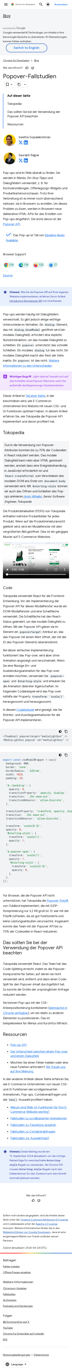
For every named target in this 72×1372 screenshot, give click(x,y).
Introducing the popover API (26, 301)
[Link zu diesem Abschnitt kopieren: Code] (16, 588)
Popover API (11, 224)
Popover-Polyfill (57, 901)
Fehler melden (11, 1266)
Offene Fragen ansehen (17, 1272)
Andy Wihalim (33, 496)
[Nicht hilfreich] (32, 68)
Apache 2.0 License (47, 1224)
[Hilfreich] (27, 68)
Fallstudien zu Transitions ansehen (33, 1125)
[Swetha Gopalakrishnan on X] (21, 143)
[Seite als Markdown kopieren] (19, 84)
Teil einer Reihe (35, 396)
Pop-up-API (18, 1045)
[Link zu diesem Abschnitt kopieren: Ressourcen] (30, 1035)
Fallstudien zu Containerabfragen (32, 1132)
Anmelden (61, 4)
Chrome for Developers (16, 60)
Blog (6, 16)
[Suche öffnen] (41, 4)
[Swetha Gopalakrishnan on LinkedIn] (26, 143)
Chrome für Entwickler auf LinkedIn (23, 1333)
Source (8, 275)
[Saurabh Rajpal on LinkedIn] (26, 161)
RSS (5, 1339)
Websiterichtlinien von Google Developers (26, 1232)
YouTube (8, 1327)
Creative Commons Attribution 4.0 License (44, 1219)
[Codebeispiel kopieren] (66, 731)
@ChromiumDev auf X (16, 1322)
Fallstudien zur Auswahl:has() (29, 1138)
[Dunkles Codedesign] (60, 731)
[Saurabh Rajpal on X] (21, 161)
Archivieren (9, 1300)
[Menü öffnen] (6, 4)
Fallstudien (9, 1294)
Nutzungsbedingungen (16, 1354)
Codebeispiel (25, 710)
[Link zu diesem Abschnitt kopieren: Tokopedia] (28, 433)
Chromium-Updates (14, 1288)
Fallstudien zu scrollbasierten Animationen (38, 1118)
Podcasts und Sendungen (18, 1306)
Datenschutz (41, 1354)
